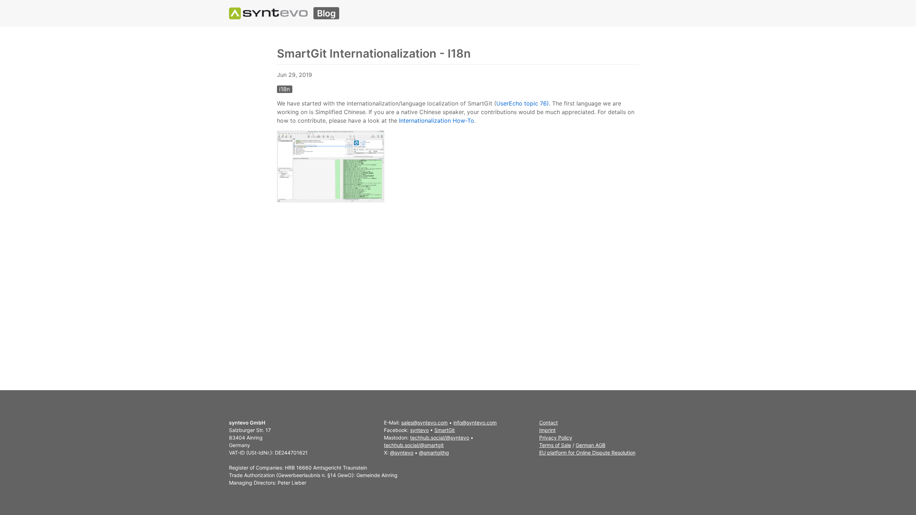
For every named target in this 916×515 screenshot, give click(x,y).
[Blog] (268, 13)
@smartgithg (434, 453)
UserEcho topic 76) (522, 103)
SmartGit (444, 430)
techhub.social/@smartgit (414, 445)
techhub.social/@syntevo (439, 438)
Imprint (547, 430)
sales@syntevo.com (424, 423)
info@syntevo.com (475, 423)
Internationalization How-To (436, 120)
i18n (284, 89)
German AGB (590, 445)
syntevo (419, 430)
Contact (548, 423)
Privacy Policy (555, 438)
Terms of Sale (555, 445)
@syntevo (401, 453)
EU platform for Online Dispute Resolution (587, 453)
